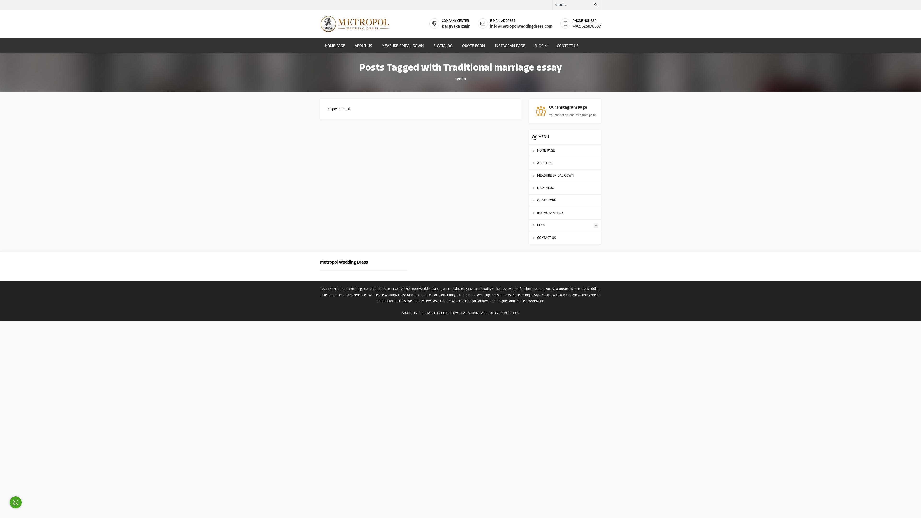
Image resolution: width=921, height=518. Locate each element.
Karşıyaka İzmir (456, 26)
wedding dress (588, 295)
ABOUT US (409, 313)
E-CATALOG (427, 313)
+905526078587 (587, 26)
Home (459, 79)
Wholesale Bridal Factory (469, 301)
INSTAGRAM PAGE (474, 313)
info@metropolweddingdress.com (521, 26)
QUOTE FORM (448, 313)
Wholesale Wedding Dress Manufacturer (397, 295)
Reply (45, 480)
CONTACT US (510, 313)
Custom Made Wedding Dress (477, 295)
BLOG (494, 313)
